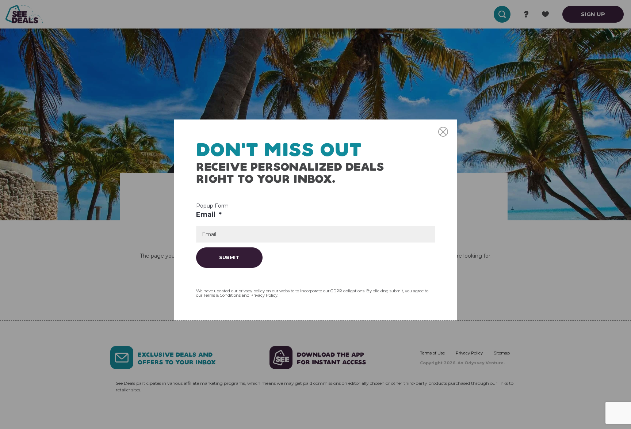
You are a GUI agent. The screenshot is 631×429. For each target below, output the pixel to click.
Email (209, 214)
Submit (229, 257)
